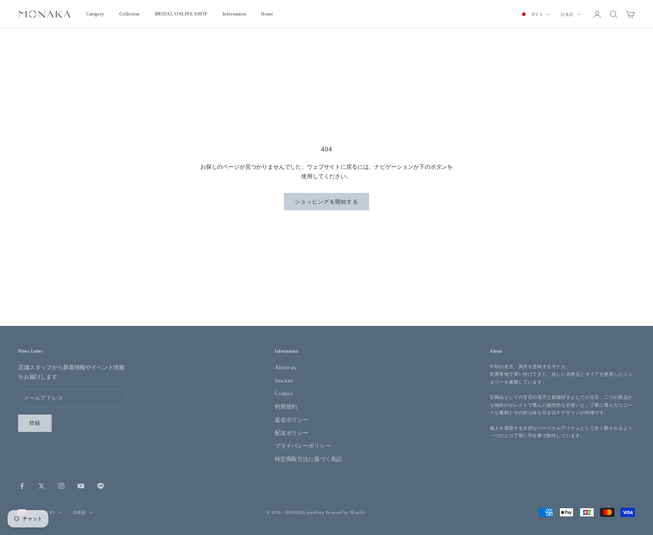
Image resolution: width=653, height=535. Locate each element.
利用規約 (286, 407)
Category (95, 14)
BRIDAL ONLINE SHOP (181, 14)
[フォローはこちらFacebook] (22, 486)
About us (285, 367)
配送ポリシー (291, 433)
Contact (283, 393)
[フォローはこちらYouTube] (81, 486)
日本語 (567, 14)
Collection (129, 14)
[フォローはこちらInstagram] (61, 486)
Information (234, 14)
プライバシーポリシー (303, 446)
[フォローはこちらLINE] (100, 486)
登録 (35, 423)
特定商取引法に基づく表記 (308, 459)
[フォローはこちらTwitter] (41, 486)
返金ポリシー (291, 420)
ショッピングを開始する (326, 202)
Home (267, 14)
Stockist (284, 381)
